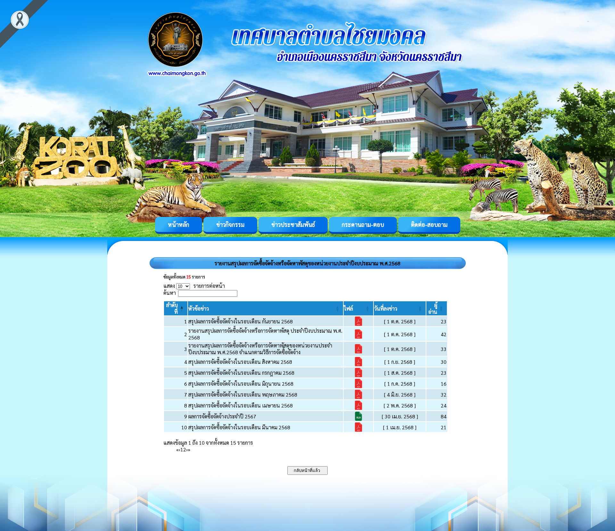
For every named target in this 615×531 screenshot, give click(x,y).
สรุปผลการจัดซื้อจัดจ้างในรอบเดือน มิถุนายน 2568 (240, 383)
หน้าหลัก (178, 224)
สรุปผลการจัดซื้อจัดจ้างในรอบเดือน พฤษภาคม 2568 (242, 394)
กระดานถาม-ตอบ (363, 224)
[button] (198, 308)
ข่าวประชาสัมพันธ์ (293, 224)
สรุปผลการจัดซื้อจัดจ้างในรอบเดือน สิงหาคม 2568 (240, 361)
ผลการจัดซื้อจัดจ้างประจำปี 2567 (222, 416)
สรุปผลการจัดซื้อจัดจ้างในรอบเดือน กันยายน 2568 (240, 321)
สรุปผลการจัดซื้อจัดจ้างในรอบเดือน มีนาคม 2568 (239, 427)
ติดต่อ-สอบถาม (429, 224)
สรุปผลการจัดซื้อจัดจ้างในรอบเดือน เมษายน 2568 (240, 405)
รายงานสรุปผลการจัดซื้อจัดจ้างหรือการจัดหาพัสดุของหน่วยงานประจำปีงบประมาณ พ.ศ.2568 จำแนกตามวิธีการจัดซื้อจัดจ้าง (260, 348)
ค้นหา (169, 292)
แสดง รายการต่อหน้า (194, 285)
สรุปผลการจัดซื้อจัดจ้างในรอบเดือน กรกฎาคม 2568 (241, 372)
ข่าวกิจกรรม (230, 224)
